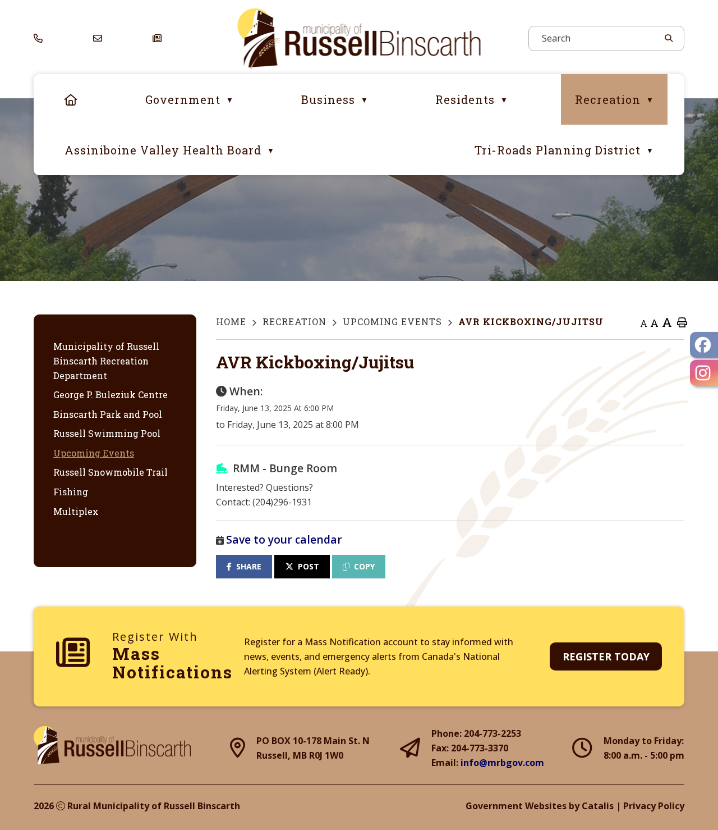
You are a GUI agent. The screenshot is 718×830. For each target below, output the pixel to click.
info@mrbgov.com (502, 762)
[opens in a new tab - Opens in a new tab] (704, 345)
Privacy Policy (653, 806)
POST (308, 566)
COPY (364, 566)
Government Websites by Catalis (540, 806)
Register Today (606, 656)
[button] (667, 38)
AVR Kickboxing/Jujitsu (531, 321)
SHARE (248, 566)
